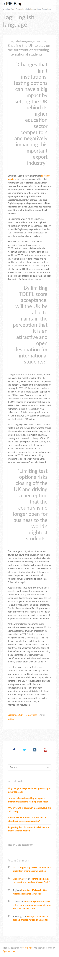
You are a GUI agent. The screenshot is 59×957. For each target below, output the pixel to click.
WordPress (27, 948)
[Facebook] (14, 750)
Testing (11, 719)
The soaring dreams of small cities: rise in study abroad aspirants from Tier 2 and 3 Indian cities (32, 905)
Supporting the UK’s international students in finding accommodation (28, 829)
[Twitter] (24, 750)
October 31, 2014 (15, 715)
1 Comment (31, 715)
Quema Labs (9, 951)
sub (14, 868)
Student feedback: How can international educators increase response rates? (27, 819)
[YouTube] (45, 750)
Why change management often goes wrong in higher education (29, 790)
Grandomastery (20, 879)
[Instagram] (34, 750)
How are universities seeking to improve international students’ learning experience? (28, 800)
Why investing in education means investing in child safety (29, 810)
